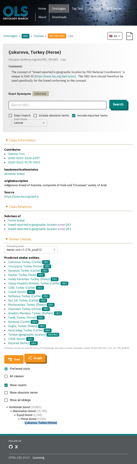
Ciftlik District (20, 339)
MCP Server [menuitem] (114, 8)
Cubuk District (21, 292)
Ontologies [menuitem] (59, 8)
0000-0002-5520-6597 (24, 158)
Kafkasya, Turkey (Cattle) (28, 296)
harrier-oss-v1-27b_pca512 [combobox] (24, 249)
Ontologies (10, 36)
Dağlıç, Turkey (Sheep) (26, 326)
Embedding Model (15, 246)
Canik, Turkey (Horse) (25, 317)
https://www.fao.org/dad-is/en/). (56, 76)
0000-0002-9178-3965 (24, 162)
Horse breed (16, 220)
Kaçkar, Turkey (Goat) (25, 275)
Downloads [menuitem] (59, 17)
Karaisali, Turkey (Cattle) (27, 270)
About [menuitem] (42, 17)
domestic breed (14, 174)
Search (118, 104)
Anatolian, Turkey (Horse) (28, 309)
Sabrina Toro (16, 154)
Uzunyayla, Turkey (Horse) (29, 266)
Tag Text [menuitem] (77, 8)
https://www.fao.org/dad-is (21, 196)
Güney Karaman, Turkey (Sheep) (32, 279)
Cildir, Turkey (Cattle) (25, 287)
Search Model (20, 119)
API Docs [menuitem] (95, 8)
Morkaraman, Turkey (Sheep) (30, 304)
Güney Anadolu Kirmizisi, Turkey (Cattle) (37, 283)
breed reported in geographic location (32, 224)
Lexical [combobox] (18, 122)
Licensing (38, 457)
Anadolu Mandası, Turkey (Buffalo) (34, 313)
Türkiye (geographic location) (33, 334)
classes (39, 36)
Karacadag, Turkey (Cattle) (29, 330)
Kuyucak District (22, 343)
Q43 (68, 224)
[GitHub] (11, 447)
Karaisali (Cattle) (22, 322)
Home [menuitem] (42, 8)
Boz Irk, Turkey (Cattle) (27, 300)
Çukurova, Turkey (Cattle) (28, 262)
